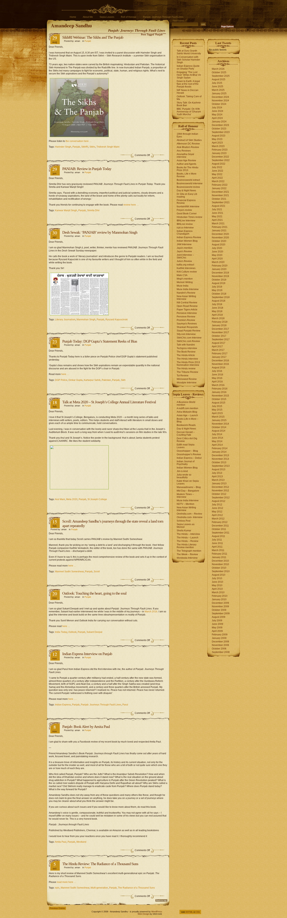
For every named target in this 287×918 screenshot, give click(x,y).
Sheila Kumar (184, 530)
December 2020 (220, 234)
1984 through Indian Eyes (187, 135)
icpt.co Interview (185, 227)
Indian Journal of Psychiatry (185, 463)
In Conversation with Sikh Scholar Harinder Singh (188, 60)
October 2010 (219, 567)
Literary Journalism (65, 319)
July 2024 (217, 107)
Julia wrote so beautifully (184, 476)
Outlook (72, 632)
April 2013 (217, 476)
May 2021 (217, 216)
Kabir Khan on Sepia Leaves (188, 482)
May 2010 (217, 585)
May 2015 (217, 409)
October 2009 (219, 610)
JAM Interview (184, 244)
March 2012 (218, 518)
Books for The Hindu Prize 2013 (187, 169)
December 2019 (220, 272)
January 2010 (219, 599)
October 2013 (219, 462)
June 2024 (217, 111)
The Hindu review (186, 368)
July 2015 (217, 406)
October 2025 (219, 72)
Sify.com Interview (186, 334)
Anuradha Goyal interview (185, 155)
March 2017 (218, 350)
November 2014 (220, 423)
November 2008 (220, 645)
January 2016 (219, 392)
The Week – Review (187, 554)
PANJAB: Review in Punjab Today (86, 169)
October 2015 (219, 399)
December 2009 (220, 603)
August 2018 (218, 300)
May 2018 (217, 311)
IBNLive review (185, 224)
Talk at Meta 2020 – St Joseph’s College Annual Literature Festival (109, 402)
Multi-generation (99, 887)
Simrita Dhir (93, 210)
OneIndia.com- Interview (189, 517)
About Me (88, 17)
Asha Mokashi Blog (187, 411)
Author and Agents (186, 164)
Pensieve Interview (187, 313)
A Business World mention (186, 403)
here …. (72, 699)
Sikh (123, 380)
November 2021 (220, 195)
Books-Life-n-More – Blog (187, 420)
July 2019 (217, 286)
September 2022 (221, 160)
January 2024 (219, 121)
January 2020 (219, 269)
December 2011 (220, 525)
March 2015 (218, 416)
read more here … (66, 882)
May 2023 (217, 139)
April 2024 (217, 118)
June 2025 (217, 86)
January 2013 (219, 483)
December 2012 (220, 487)
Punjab (88, 41)
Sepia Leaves (107, 17)
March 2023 (218, 146)
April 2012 (217, 515)
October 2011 (219, 529)
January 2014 (219, 452)
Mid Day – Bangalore (188, 490)
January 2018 (219, 325)
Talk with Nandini (186, 344)
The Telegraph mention (189, 550)
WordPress (156, 911)
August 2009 (218, 617)
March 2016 (151, 611)
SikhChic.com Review (188, 341)
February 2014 (219, 448)
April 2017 (217, 346)
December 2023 (220, 125)
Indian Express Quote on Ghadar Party (188, 67)
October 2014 (219, 427)
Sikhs (92, 146)
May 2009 (217, 627)
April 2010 (217, 589)
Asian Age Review (186, 160)
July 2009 (217, 620)
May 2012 (217, 511)
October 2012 (219, 494)
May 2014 (217, 441)
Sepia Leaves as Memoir (185, 525)
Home (73, 17)
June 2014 (217, 437)
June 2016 (217, 374)
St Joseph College (97, 499)
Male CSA (182, 275)
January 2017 (219, 357)
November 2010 (220, 564)
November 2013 (220, 459)
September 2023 (221, 132)
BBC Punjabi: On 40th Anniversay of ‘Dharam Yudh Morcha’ (189, 112)
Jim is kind (182, 471)
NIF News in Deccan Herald (187, 91)
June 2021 (217, 213)
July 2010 (217, 578)
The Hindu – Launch (187, 537)
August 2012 (218, 501)
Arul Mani (60, 499)
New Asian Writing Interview (186, 297)
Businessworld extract (188, 180)
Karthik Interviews (186, 268)
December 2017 (220, 329)
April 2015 (217, 413)
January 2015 (219, 420)
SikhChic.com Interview (189, 337)
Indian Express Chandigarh (185, 232)
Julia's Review (184, 261)
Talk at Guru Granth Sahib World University (189, 52)
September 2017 (221, 339)
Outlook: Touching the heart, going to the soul (94, 593)
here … (65, 374)
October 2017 (219, 336)
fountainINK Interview (188, 206)
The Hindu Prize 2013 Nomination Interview (188, 363)
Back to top (161, 900)
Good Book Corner (187, 213)
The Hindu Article (186, 355)
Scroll (97, 571)
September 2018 (221, 297)
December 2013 (220, 455)
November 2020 (220, 237)
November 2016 (220, 364)
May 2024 (217, 114)
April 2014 (217, 444)
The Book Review (186, 351)
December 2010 (220, 560)
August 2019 (218, 283)
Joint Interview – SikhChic (185, 256)
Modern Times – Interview (185, 495)
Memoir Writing (185, 282)
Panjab (76, 146)
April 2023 (217, 142)
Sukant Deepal (94, 632)
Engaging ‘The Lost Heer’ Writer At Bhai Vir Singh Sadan (189, 75)
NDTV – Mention (185, 504)
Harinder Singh (63, 146)
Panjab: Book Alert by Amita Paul (86, 726)
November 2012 (220, 490)
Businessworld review (188, 187)
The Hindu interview (187, 358)
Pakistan (106, 380)
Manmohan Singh (86, 319)
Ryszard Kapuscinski (116, 319)
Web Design (143, 914)
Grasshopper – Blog (187, 451)
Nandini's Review (186, 292)
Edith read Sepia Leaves (185, 446)
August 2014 (218, 430)
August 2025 (218, 79)
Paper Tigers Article (187, 309)
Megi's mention (185, 278)
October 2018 (219, 293)
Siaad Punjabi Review (188, 330)
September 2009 (221, 613)
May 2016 (217, 378)
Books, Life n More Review (186, 175)
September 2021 (221, 202)
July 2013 (217, 473)
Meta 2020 (72, 499)
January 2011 (219, 557)
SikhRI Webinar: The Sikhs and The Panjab (92, 37)
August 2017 (218, 343)
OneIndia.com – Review (189, 513)
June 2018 (217, 307)
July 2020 (217, 248)
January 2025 (219, 93)
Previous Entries (57, 908)
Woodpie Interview (186, 382)
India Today (61, 632)
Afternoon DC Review (188, 143)
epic (57, 887)
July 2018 (217, 304)
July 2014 (217, 434)
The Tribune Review (187, 372)
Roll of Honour (128, 17)
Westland (81, 842)
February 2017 (219, 353)
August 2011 (218, 536)
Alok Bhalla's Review (188, 147)
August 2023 (218, 135)
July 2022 (217, 167)
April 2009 (217, 631)
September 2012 (221, 497)
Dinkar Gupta (76, 380)
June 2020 (217, 251)
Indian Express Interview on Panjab (87, 654)
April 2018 (217, 314)
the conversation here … (79, 141)
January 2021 (219, 230)
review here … (131, 204)
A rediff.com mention (187, 408)
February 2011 (219, 553)
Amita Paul (60, 842)
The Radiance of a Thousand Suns (136, 887)
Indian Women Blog (187, 241)
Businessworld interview (189, 183)
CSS (197, 912)
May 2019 (217, 290)
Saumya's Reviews (187, 323)
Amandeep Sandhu (71, 25)
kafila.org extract (185, 264)
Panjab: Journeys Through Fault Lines (163, 17)
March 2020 (218, 262)
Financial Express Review (186, 201)
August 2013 (218, 469)
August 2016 (218, 367)
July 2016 (217, 371)
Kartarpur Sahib (92, 380)
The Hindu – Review (187, 541)
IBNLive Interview (186, 220)
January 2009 (219, 638)
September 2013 (221, 466)
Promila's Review (186, 320)
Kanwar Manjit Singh (66, 210)
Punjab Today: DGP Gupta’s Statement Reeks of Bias (99, 341)
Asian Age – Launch (187, 415)
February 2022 (219, 184)
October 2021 (219, 199)
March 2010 (218, 592)
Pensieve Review (186, 316)
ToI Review (182, 375)
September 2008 (221, 652)
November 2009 (220, 606)
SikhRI (84, 146)
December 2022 (220, 156)
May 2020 (217, 255)
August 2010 (218, 574)
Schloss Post (183, 520)
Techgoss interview (187, 348)
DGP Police (61, 380)
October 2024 (219, 104)
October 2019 (219, 279)
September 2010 (221, 571)
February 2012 (219, 522)
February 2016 (219, 388)
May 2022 (217, 174)
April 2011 (217, 546)
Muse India (182, 285)
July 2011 (217, 539)
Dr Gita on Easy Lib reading (187, 195)
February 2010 (219, 596)
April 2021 (217, 220)
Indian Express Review (189, 237)
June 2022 (217, 170)
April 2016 (217, 381)
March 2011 (218, 550)
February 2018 (219, 322)
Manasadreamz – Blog (189, 487)
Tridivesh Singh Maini (107, 146)
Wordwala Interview (187, 557)
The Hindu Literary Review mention (186, 546)
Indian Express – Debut (189, 458)
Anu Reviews (184, 150)
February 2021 (219, 227)
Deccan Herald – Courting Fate (186, 433)
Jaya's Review (184, 251)
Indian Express (63, 704)
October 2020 (219, 241)
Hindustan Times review (189, 217)
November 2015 (220, 395)
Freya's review (184, 210)
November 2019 (220, 276)
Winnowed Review (187, 379)
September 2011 (220, 532)
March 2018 (218, 318)
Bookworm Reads (186, 425)
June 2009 (217, 624)
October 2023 (219, 128)
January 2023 (219, 153)
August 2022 (218, 163)
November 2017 (220, 332)
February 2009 (219, 634)
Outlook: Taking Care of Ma (189, 98)
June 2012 (217, 508)
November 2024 (220, 100)
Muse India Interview (188, 289)
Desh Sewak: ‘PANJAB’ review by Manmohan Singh (99, 232)
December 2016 (220, 360)
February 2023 (219, 149)
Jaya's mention (185, 248)
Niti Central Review (187, 302)
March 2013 (218, 480)
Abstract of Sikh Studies (189, 140)
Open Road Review (187, 306)
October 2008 (219, 648)
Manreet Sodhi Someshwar (69, 571)
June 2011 (217, 543)
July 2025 (217, 83)
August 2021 (218, 206)
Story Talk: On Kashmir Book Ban (189, 104)
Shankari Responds (187, 327)
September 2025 (221, 76)
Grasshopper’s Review (189, 454)
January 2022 (219, 188)
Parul (125, 704)
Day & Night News (186, 190)
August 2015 (218, 402)
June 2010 (217, 582)
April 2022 (217, 177)
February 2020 (219, 265)
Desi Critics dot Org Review (187, 440)
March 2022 (218, 181)
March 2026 (218, 69)
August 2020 (218, 244)
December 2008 (220, 641)
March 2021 (218, 223)
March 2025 (218, 90)
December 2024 (220, 97)
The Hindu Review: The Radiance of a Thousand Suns (100, 864)
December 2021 (220, 192)
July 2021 (217, 209)
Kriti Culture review (187, 271)
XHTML (189, 912)
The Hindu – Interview (188, 534)
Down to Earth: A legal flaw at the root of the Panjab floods (188, 84)
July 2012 (217, 504)
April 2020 (217, 258)
